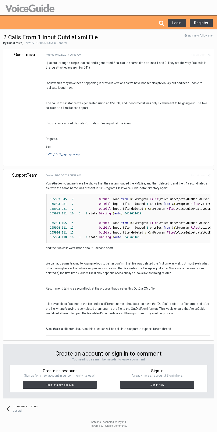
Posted (63, 54)
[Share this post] (209, 54)
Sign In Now (157, 384)
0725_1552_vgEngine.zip (63, 154)
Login (176, 23)
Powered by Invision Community (108, 425)
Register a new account (60, 384)
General (62, 43)
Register (201, 23)
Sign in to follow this (200, 35)
